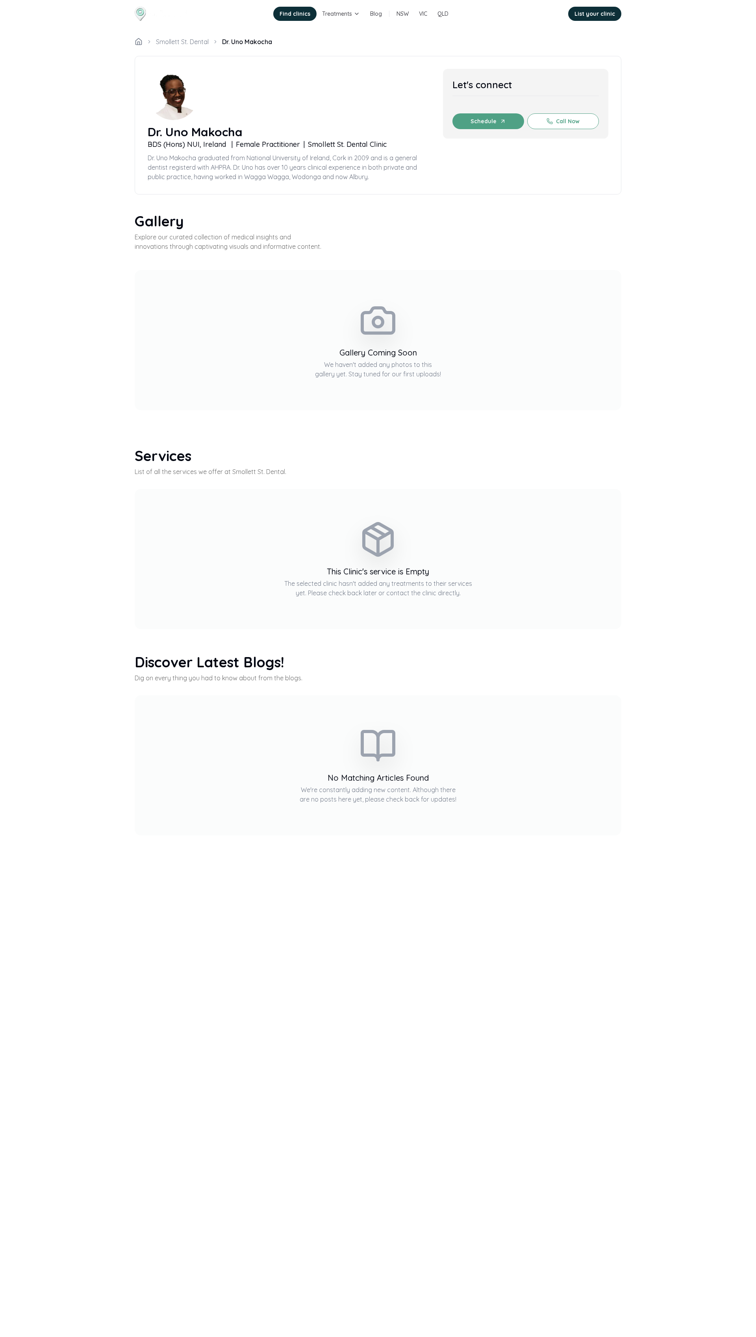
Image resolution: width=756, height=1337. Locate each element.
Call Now (568, 121)
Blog (376, 13)
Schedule (484, 121)
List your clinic (594, 13)
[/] (139, 42)
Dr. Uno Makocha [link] (247, 42)
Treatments (337, 13)
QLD (442, 13)
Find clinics (295, 13)
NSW (403, 13)
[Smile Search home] (163, 14)
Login (550, 13)
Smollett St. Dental (182, 42)
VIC (423, 13)
